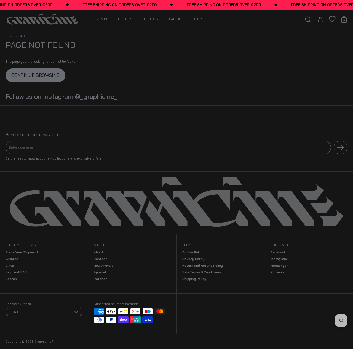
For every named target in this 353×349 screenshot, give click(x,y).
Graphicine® (43, 341)
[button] (308, 19)
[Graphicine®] (43, 19)
